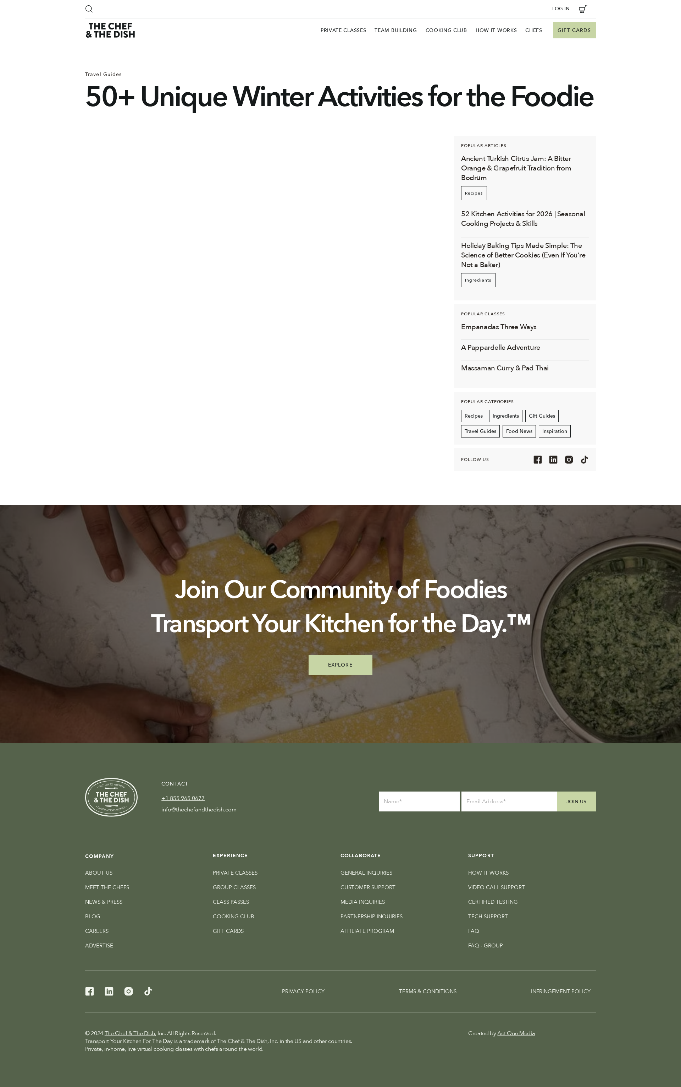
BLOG (92, 916)
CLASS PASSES (231, 902)
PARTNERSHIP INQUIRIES (371, 916)
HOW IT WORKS (488, 872)
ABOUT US (98, 872)
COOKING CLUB (233, 916)
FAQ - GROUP (485, 945)
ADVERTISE (99, 945)
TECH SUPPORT (488, 916)
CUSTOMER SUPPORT (367, 887)
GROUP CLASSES (234, 887)
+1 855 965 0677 (183, 798)
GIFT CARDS (228, 931)
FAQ (473, 931)
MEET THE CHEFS (107, 887)
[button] (89, 8)
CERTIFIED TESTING (493, 902)
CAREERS (97, 931)
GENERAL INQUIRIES (366, 872)
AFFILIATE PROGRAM (367, 931)
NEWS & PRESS (103, 902)
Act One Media (516, 1033)
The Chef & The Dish (130, 1033)
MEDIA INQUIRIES (362, 902)
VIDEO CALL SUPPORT (496, 887)
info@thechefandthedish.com (199, 810)
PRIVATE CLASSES (235, 872)
